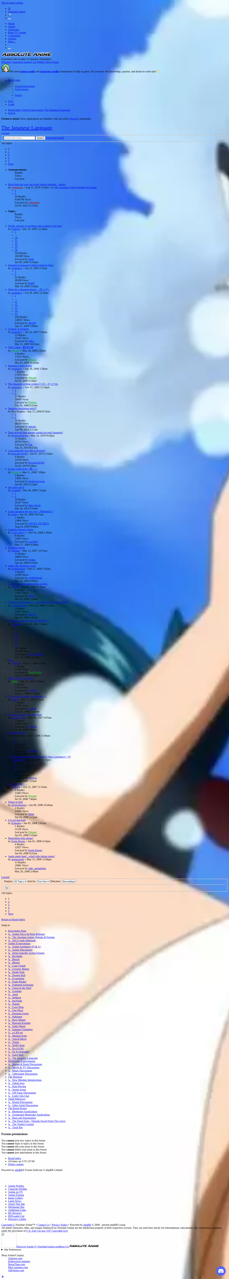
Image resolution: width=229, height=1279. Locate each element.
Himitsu (15, 550)
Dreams (15, 350)
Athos (14, 681)
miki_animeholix (37, 868)
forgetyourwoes (19, 435)
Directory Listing (17, 1219)
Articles (12, 38)
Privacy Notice (60, 1224)
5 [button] (8, 161)
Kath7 (31, 283)
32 (16, 244)
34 (16, 250)
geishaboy (16, 268)
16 (16, 645)
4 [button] (8, 158)
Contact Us (43, 1224)
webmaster (17, 187)
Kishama (16, 823)
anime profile (27, 71)
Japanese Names (16, 732)
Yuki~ (31, 341)
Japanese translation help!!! (22, 408)
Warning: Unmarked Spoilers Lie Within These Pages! (30, 62)
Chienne (15, 663)
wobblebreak (18, 568)
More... (12, 41)
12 (16, 304)
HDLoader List (16, 1216)
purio (31, 259)
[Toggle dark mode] (9, 18)
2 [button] (8, 151)
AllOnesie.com (16, 1270)
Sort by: (32, 881)
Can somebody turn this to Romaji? (26, 450)
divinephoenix (18, 805)
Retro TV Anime (17, 32)
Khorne (15, 586)
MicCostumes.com (18, 1267)
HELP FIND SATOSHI (21, 678)
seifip (14, 514)
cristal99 (15, 490)
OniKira (15, 229)
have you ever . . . (17, 784)
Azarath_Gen (18, 717)
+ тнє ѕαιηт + (18, 532)
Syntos (32, 559)
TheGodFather (19, 605)
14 (16, 310)
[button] (10, 164)
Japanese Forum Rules (20, 365)
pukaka (32, 426)
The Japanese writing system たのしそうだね (33, 384)
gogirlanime (17, 759)
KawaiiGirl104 (19, 453)
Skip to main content (12, 2)
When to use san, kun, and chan (25, 714)
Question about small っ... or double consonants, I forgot (38, 602)
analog (14, 699)
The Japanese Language (26, 128)
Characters (13, 29)
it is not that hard (17, 820)
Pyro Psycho (35, 672)
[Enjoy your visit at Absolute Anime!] (26, 56)
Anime (11, 26)
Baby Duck (34, 505)
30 (16, 238)
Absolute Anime (16, 11)
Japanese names (16, 547)
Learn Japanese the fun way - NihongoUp (30, 511)
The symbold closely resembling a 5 (27, 696)
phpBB (18, 1170)
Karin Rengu (18, 841)
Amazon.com (15, 1258)
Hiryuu (32, 596)
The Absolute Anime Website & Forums (75, 187)
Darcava (15, 787)
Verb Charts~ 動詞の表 (21, 347)
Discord (74, 118)
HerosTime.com (16, 1264)
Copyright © (8, 1224)
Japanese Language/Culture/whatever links (30, 265)
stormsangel (17, 859)
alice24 (32, 323)
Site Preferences (12, 1249)
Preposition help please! (20, 838)
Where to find (15, 802)
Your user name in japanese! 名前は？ (28, 620)
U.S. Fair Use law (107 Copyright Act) (47, 1230)
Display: (9, 881)
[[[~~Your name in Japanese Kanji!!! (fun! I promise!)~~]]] (39, 756)
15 (16, 314)
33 (16, 247)
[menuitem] (25, 86)
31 (16, 241)
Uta (30, 444)
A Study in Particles (18, 329)
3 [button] (8, 154)
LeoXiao (33, 541)
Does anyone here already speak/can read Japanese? (35, 432)
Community (14, 35)
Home (11, 23)
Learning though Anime (20, 529)
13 (16, 307)
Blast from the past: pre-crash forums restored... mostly (37, 184)
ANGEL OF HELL (38, 523)
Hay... (11, 660)
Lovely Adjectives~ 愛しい (23, 468)
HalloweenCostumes (19, 1261)
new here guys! (16, 487)
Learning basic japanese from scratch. (28, 583)
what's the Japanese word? (22, 565)
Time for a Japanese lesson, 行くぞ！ (29, 289)
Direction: (56, 881)
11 (16, 301)
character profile (49, 71)
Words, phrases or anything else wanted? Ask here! (35, 226)
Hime (31, 814)
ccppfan (32, 690)
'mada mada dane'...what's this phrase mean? (31, 856)
